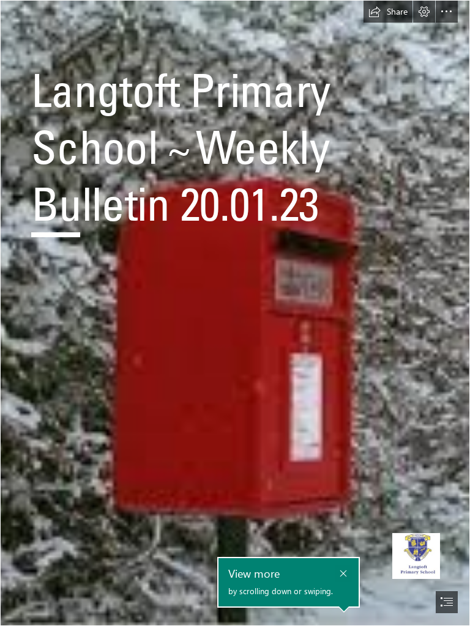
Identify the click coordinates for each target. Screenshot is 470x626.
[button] (388, 12)
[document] (235, 313)
